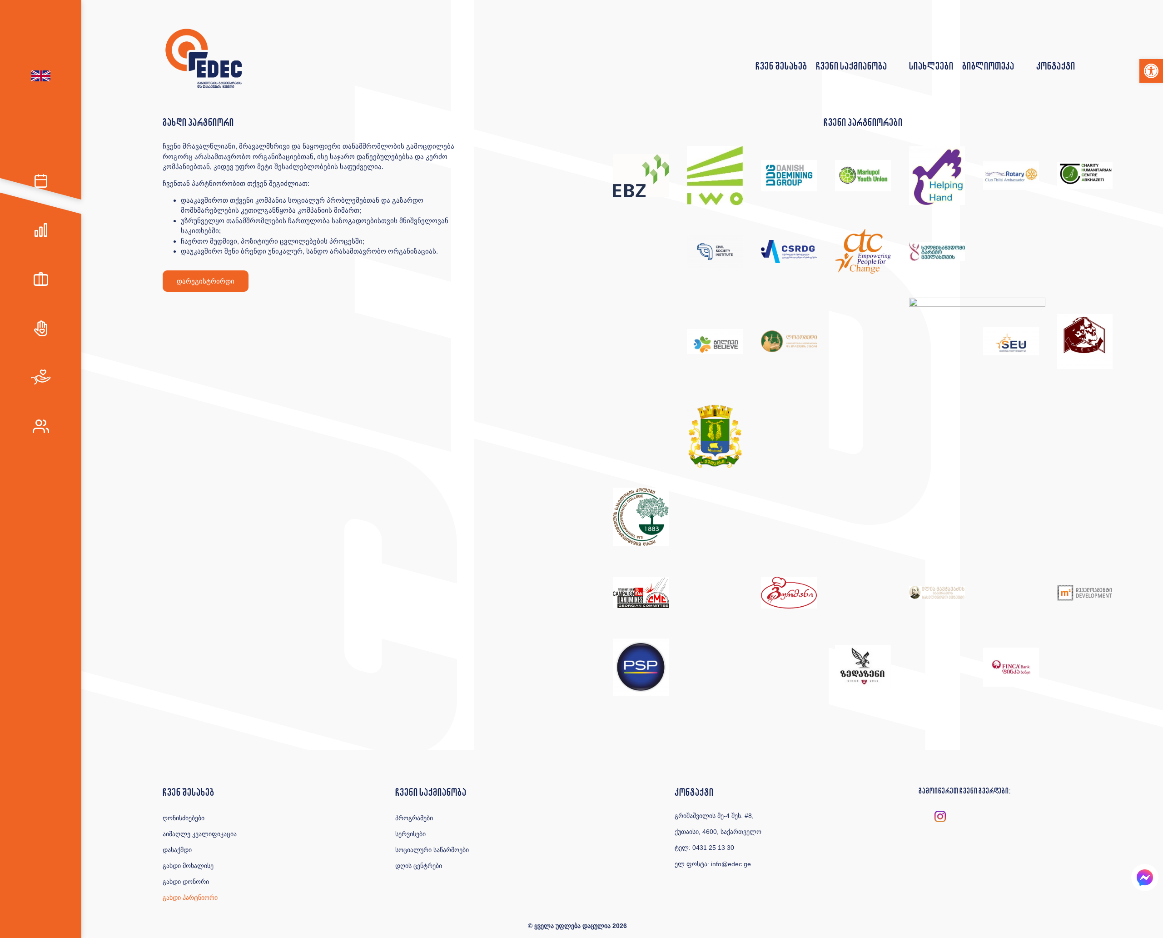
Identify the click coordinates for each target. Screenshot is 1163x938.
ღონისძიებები (183, 818)
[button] (1151, 71)
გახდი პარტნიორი (190, 897)
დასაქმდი (177, 849)
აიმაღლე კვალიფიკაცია (200, 834)
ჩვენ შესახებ (781, 65)
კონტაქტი (1055, 65)
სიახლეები (931, 65)
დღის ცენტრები (418, 865)
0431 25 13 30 (713, 847)
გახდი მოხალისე (188, 865)
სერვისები (410, 834)
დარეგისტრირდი (205, 281)
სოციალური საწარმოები (432, 849)
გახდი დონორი (186, 881)
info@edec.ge (731, 864)
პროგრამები (414, 818)
